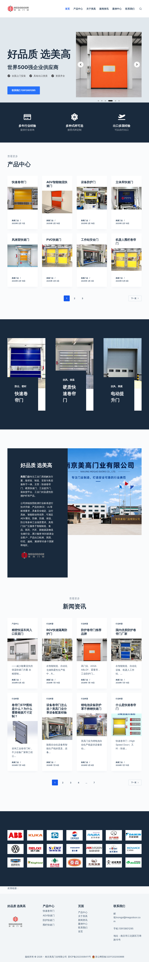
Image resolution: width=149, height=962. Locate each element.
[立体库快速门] (126, 198)
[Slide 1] (98, 101)
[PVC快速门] (57, 255)
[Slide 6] (119, 101)
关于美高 (91, 8)
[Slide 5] (115, 101)
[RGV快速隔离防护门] (57, 650)
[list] (109, 64)
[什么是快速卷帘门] (126, 724)
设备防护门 (88, 182)
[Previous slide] (81, 64)
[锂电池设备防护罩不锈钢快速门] (92, 724)
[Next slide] (137, 64)
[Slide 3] (105, 101)
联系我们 (130, 8)
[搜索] (140, 9)
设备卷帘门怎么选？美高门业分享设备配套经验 (56, 708)
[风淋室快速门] (22, 255)
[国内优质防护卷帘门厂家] (126, 650)
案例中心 (117, 8)
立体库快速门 (124, 182)
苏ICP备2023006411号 (80, 956)
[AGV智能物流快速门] (57, 202)
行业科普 (49, 624)
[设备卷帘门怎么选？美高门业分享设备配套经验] (57, 728)
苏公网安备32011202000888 (109, 956)
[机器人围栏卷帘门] (126, 259)
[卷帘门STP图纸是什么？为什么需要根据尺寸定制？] (22, 732)
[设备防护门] (92, 198)
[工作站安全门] (92, 255)
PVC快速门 (53, 239)
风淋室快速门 (20, 239)
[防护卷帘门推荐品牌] (92, 650)
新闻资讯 (104, 8)
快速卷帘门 (19, 182)
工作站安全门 (90, 239)
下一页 (133, 298)
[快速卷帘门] (22, 198)
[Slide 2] (102, 101)
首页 (67, 8)
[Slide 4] (110, 101)
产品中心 (78, 8)
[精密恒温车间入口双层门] (22, 650)
